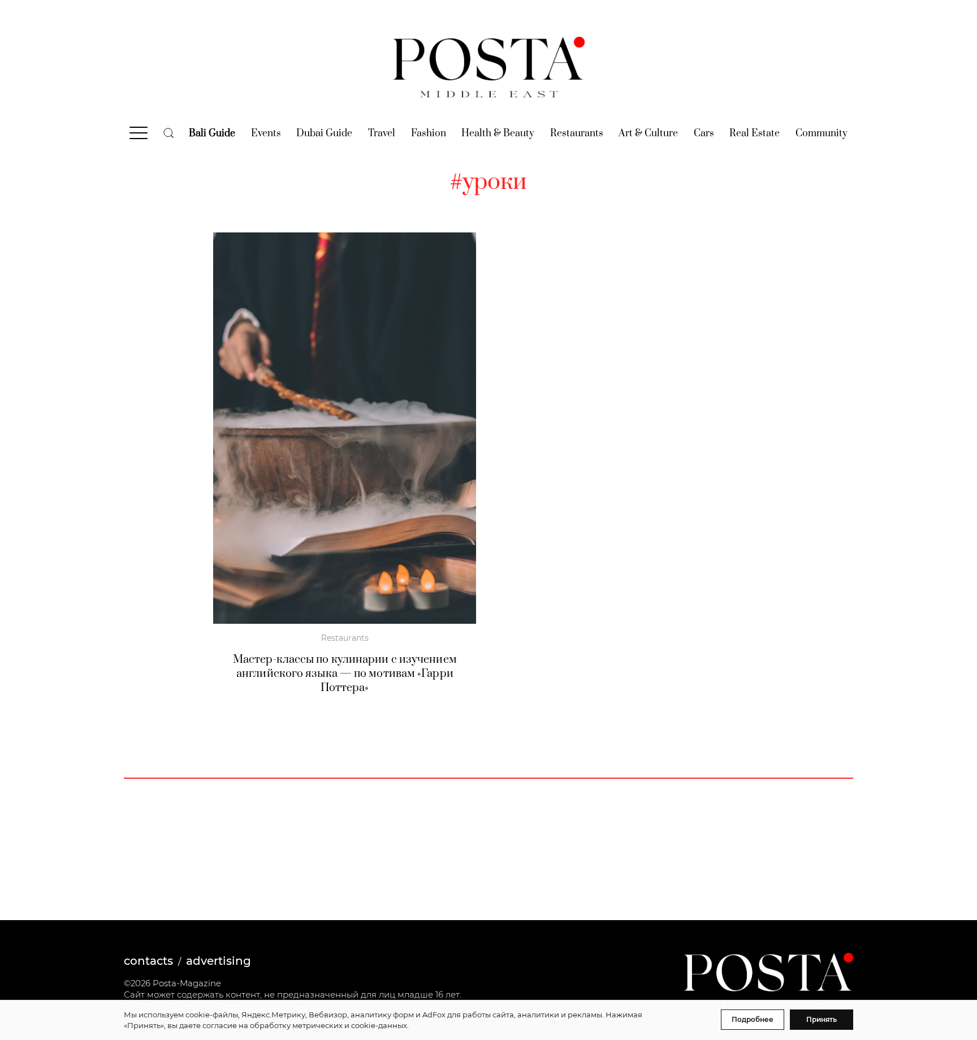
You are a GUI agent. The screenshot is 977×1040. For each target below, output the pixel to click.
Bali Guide (212, 133)
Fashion (428, 133)
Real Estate (754, 133)
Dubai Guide (324, 133)
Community (822, 133)
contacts (148, 961)
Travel (381, 133)
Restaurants (576, 133)
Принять (821, 1019)
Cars (704, 133)
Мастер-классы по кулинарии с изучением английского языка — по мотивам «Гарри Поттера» (345, 674)
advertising (218, 961)
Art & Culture (648, 133)
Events (266, 133)
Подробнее (752, 1019)
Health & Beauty (497, 133)
